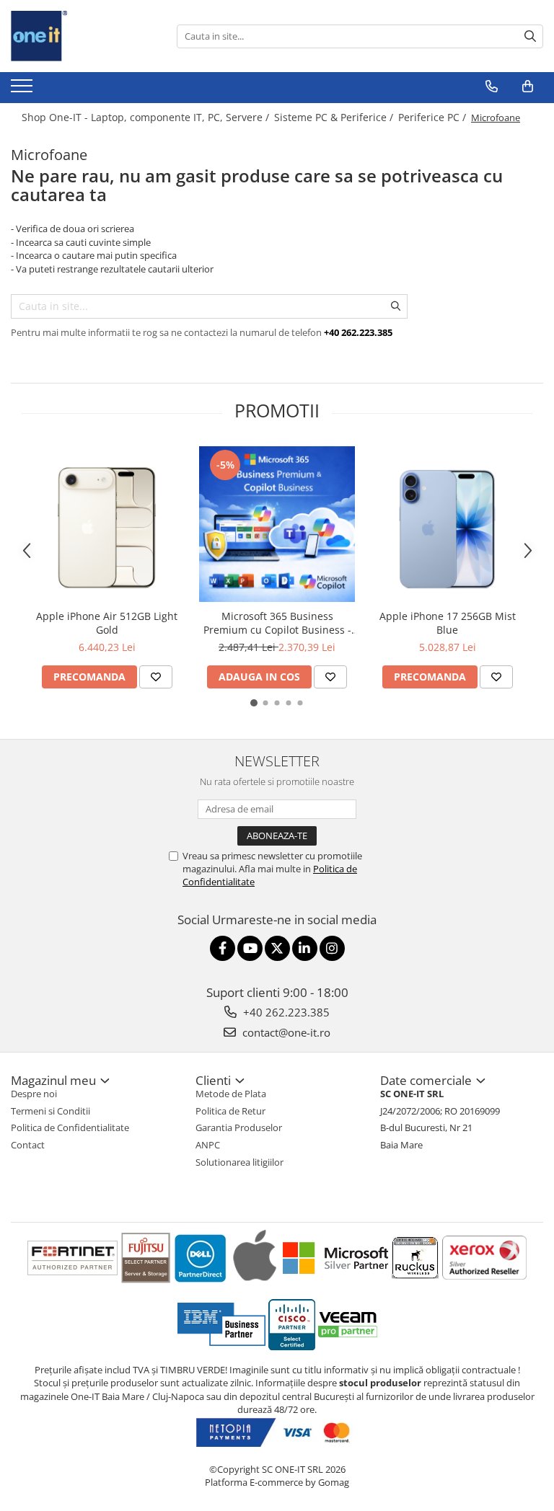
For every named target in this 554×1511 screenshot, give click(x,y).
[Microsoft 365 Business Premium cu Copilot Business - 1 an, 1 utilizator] (277, 524)
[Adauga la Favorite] (155, 676)
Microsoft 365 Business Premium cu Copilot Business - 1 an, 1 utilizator (277, 623)
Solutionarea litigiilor (239, 1162)
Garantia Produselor (238, 1127)
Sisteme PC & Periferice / (335, 117)
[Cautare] (530, 36)
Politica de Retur (230, 1110)
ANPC (207, 1144)
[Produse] (23, 90)
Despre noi (34, 1093)
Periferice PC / (433, 117)
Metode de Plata (230, 1093)
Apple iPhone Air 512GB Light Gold (106, 623)
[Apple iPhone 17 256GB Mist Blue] (447, 524)
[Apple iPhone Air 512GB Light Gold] (107, 524)
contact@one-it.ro (284, 1032)
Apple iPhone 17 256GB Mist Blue (447, 623)
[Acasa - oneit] (83, 36)
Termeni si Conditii (50, 1110)
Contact (28, 1144)
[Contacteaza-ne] (491, 86)
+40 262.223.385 (285, 1012)
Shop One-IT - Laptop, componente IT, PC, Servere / (147, 117)
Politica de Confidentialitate (70, 1127)
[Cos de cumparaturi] (527, 86)
